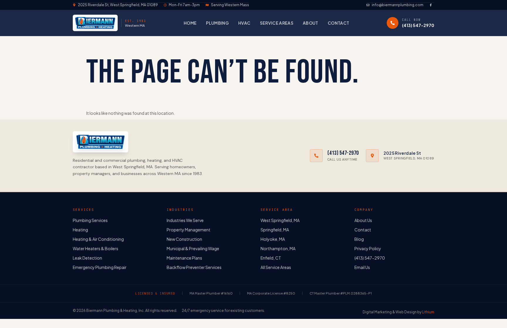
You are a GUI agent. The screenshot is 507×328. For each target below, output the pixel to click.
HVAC (244, 23)
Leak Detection (87, 257)
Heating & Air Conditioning (98, 239)
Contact (338, 23)
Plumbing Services (90, 220)
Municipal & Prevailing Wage (193, 248)
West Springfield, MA (280, 220)
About (310, 23)
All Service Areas (276, 267)
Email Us (362, 267)
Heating (80, 229)
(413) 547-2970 (418, 25)
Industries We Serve (185, 220)
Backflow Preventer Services (194, 267)
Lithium (428, 312)
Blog (359, 239)
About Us (363, 220)
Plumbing (217, 23)
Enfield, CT (271, 257)
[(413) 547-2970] (392, 23)
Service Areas (277, 23)
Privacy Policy (367, 248)
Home (190, 23)
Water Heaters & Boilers (95, 248)
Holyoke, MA (273, 239)
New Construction (184, 239)
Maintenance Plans (184, 257)
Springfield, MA (275, 229)
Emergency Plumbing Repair (99, 267)
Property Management (188, 229)
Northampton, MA (278, 248)
